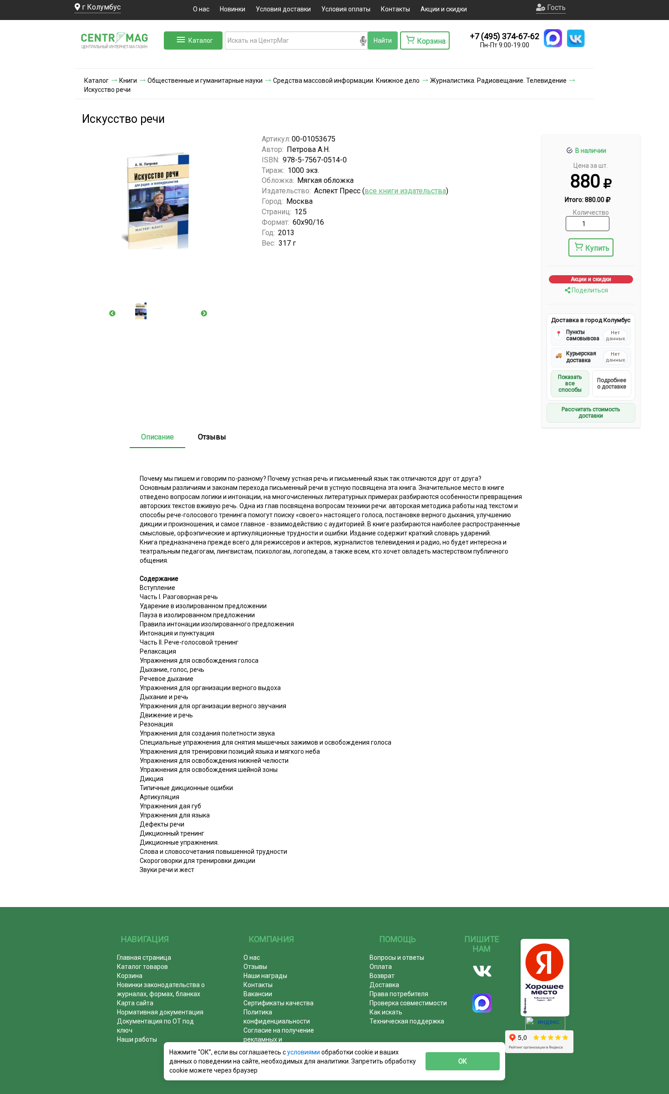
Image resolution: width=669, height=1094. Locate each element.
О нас (201, 9)
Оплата (381, 966)
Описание (157, 437)
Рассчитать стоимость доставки (591, 412)
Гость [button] (555, 7)
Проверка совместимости (408, 1003)
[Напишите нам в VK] (576, 38)
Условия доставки (283, 9)
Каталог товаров (142, 966)
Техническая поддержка (407, 1021)
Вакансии (257, 994)
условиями (304, 1052)
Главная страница (144, 957)
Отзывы (212, 437)
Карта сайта (135, 1003)
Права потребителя (399, 994)
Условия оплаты (345, 9)
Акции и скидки (444, 9)
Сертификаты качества (278, 1003)
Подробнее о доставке (611, 383)
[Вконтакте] (482, 971)
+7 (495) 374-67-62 (504, 36)
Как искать (386, 1012)
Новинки (232, 9)
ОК (462, 1061)
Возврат (382, 975)
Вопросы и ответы (397, 957)
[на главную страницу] (118, 59)
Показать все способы (570, 383)
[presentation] (112, 313)
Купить (597, 248)
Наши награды (265, 975)
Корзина (129, 975)
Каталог (200, 40)
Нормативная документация (160, 1012)
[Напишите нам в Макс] (553, 38)
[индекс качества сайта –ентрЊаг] (545, 1026)
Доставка (384, 984)
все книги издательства (405, 191)
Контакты (395, 9)
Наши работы (137, 1039)
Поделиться (589, 290)
